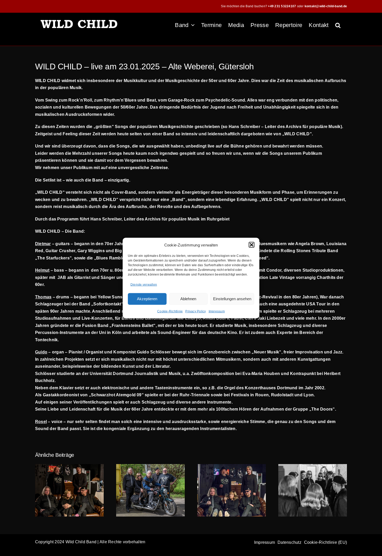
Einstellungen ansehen (232, 299)
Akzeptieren (147, 299)
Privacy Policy (195, 311)
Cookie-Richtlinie (170, 311)
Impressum (217, 311)
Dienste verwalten (143, 284)
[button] (251, 244)
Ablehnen (188, 299)
